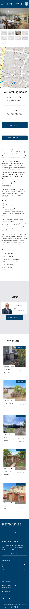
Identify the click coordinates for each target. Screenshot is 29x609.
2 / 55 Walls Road (8, 472)
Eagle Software (20, 607)
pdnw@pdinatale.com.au (10, 594)
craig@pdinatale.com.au (19, 310)
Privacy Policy (8, 607)
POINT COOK (6, 372)
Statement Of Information (14, 124)
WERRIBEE (6, 440)
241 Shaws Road (8, 438)
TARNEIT (5, 406)
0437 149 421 (17, 308)
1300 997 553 (7, 591)
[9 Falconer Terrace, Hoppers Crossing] (14, 18)
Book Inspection (14, 137)
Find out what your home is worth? (14, 531)
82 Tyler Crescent (8, 403)
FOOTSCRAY (6, 511)
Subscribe (14, 553)
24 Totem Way (7, 369)
